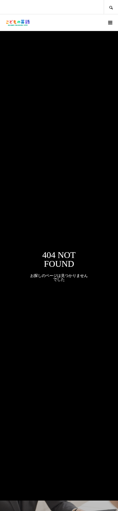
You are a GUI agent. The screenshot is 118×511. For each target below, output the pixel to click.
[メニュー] (110, 22)
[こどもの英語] (17, 22)
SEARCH (111, 7)
